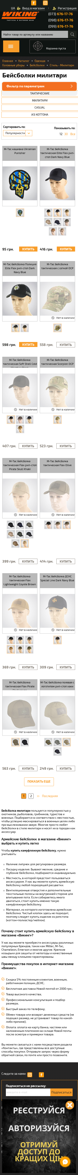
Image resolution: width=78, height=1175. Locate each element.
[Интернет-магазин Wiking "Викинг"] (20, 16)
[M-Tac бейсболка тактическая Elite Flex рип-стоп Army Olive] (66, 222)
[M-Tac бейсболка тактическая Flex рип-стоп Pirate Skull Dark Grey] (29, 534)
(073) (60, 14)
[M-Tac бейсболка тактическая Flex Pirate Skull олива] (15, 742)
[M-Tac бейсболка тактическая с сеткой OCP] (57, 328)
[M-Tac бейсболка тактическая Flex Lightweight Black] (11, 640)
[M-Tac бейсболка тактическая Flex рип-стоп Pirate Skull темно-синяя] (20, 525)
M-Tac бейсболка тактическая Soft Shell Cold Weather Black (20, 363)
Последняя (50, 796)
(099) (60, 26)
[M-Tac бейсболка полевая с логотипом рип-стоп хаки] (66, 742)
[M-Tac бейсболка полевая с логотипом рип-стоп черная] (57, 751)
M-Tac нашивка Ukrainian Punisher (20, 151)
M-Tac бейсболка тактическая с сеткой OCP (57, 266)
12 (60, 134)
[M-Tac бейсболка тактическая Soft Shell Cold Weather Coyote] (20, 429)
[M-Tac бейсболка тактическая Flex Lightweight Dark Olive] (20, 649)
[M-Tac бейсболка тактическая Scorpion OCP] (57, 419)
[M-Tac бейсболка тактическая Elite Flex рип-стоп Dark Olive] (66, 212)
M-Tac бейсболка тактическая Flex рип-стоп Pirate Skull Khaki (20, 465)
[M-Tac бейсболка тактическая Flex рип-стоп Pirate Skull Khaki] (24, 543)
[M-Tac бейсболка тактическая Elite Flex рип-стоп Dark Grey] (57, 222)
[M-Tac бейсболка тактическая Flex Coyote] (57, 525)
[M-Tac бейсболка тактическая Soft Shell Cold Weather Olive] (20, 419)
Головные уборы (13, 65)
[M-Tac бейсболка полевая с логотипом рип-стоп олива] (57, 742)
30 (66, 134)
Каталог (23, 61)
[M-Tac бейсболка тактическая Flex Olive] (66, 525)
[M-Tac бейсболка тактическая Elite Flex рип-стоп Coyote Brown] (53, 231)
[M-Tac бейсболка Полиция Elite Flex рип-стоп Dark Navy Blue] (15, 328)
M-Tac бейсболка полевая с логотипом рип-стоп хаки (57, 684)
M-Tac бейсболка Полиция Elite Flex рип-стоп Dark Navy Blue (19, 268)
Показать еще (39, 782)
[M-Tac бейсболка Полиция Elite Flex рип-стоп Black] (24, 328)
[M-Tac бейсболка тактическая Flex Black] (48, 525)
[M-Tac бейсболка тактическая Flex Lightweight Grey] (29, 640)
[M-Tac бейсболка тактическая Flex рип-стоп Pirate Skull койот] (11, 534)
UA (13, 8)
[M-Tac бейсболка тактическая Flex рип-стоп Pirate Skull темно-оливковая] (29, 525)
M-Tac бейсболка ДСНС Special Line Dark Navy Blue (57, 578)
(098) (60, 20)
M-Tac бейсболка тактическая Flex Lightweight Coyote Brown (20, 580)
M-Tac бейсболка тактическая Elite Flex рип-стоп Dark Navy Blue (57, 153)
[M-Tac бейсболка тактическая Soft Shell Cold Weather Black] (11, 419)
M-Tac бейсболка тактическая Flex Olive (57, 463)
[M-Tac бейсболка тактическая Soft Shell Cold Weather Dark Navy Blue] (29, 419)
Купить (28, 249)
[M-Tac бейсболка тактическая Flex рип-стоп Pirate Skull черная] (11, 525)
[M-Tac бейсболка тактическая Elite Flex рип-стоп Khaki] (62, 231)
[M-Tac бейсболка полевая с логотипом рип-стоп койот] (48, 742)
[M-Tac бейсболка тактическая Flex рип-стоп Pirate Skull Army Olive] (20, 534)
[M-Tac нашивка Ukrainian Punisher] (20, 212)
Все (72, 134)
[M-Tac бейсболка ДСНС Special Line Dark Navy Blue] (57, 640)
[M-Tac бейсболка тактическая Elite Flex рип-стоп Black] (48, 212)
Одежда (40, 61)
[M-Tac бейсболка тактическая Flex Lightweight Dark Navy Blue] (20, 640)
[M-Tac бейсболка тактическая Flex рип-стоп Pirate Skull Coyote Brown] (15, 543)
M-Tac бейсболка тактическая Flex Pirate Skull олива (20, 685)
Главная (7, 61)
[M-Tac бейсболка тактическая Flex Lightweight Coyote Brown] (11, 649)
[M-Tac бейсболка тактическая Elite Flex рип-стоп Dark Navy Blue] (57, 212)
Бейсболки (37, 65)
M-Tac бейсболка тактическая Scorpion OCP (57, 362)
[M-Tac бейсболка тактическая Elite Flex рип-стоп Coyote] (48, 222)
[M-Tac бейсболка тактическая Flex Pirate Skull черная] (24, 742)
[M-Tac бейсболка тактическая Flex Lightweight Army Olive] (29, 649)
